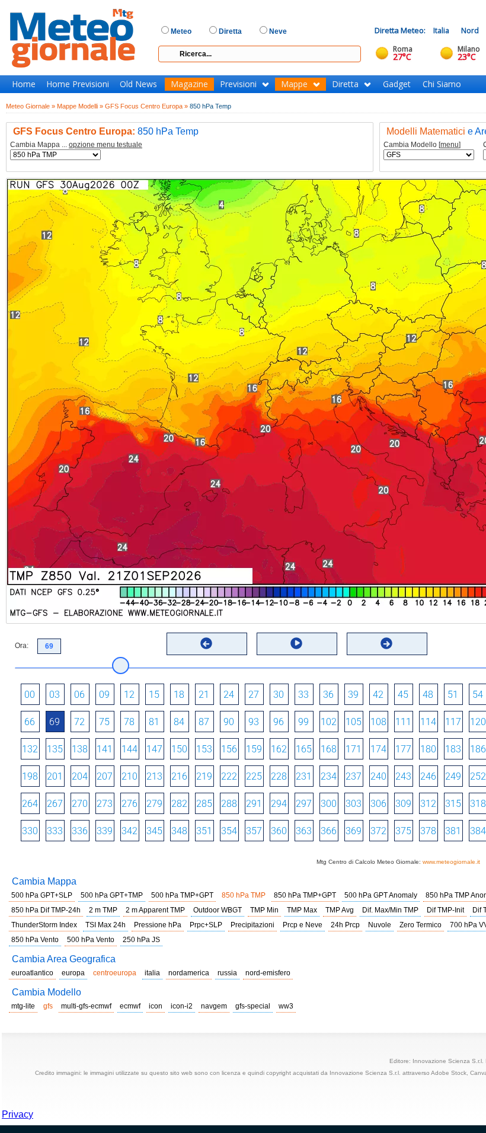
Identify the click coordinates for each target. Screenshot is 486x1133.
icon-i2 (182, 1006)
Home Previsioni (77, 84)
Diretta (345, 84)
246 (428, 776)
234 (329, 776)
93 (253, 721)
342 (130, 831)
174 (378, 749)
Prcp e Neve (302, 925)
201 (55, 776)
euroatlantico (32, 973)
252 (478, 776)
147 (154, 749)
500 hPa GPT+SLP (41, 895)
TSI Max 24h (105, 925)
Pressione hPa (157, 925)
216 (179, 776)
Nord (470, 30)
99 (303, 721)
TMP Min (264, 910)
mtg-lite (23, 1006)
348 (179, 831)
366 (329, 831)
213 (154, 776)
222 (229, 776)
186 (478, 749)
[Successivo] (386, 643)
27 (253, 694)
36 (328, 694)
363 (304, 831)
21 (204, 694)
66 (29, 721)
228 (279, 776)
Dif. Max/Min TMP (390, 910)
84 (179, 721)
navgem (214, 1006)
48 (428, 694)
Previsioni (238, 84)
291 (254, 803)
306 (378, 803)
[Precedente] (206, 643)
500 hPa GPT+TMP (112, 895)
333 (55, 831)
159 (254, 749)
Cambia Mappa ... (76, 145)
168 (329, 749)
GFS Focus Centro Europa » (146, 106)
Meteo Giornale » (30, 106)
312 (428, 803)
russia (227, 973)
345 (154, 831)
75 (104, 721)
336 (80, 831)
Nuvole (379, 925)
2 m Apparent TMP (155, 910)
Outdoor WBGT (217, 910)
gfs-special (252, 1006)
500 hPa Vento (90, 940)
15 (154, 694)
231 (304, 776)
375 (403, 831)
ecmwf (130, 1006)
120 (478, 721)
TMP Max (302, 910)
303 (354, 803)
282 (179, 803)
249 (453, 776)
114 (428, 721)
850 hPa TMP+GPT (305, 895)
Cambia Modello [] (422, 145)
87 (204, 721)
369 (354, 831)
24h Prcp (345, 925)
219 (204, 776)
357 (254, 831)
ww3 (286, 1006)
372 (378, 831)
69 (54, 721)
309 (403, 803)
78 (129, 721)
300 (329, 803)
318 (478, 803)
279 (154, 803)
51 (452, 694)
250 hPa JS (141, 940)
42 (378, 694)
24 (228, 694)
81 (154, 721)
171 (354, 749)
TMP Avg (339, 910)
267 (55, 803)
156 (229, 749)
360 (279, 831)
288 (229, 803)
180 (428, 749)
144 (130, 749)
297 (304, 803)
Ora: (21, 645)
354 (229, 831)
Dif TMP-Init (445, 910)
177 (403, 749)
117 (453, 721)
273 (105, 803)
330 (30, 831)
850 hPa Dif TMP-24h (46, 910)
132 (30, 749)
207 (105, 776)
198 (30, 776)
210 (130, 776)
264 (30, 803)
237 (354, 776)
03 (54, 694)
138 (80, 749)
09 (104, 694)
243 (403, 776)
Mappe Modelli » (80, 106)
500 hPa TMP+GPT (182, 895)
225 (254, 776)
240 (378, 776)
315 (453, 803)
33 (303, 694)
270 (80, 803)
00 (29, 694)
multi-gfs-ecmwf (86, 1006)
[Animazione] (296, 643)
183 (453, 749)
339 (105, 831)
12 (129, 694)
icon (155, 1006)
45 (403, 694)
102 (329, 721)
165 (304, 749)
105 (354, 721)
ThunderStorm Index (44, 925)
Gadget (397, 84)
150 (179, 749)
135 (55, 749)
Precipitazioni (252, 925)
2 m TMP (103, 910)
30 (278, 694)
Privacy (17, 1114)
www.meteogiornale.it (451, 861)
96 (278, 721)
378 (428, 831)
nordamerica (188, 973)
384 (478, 831)
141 (105, 749)
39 (353, 694)
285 (204, 803)
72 (79, 721)
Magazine (189, 84)
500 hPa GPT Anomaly (380, 895)
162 (279, 749)
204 (80, 776)
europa (73, 973)
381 (453, 831)
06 (79, 694)
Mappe (294, 84)
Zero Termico (420, 925)
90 (228, 721)
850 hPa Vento (35, 940)
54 (477, 694)
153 (204, 749)
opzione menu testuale (105, 145)
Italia (441, 30)
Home (24, 84)
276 (130, 803)
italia (152, 973)
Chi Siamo (442, 84)
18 (179, 694)
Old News (138, 84)
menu (449, 145)
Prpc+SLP (206, 925)
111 (403, 721)
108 (378, 721)
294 (279, 803)
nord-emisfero (267, 973)
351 (204, 831)
